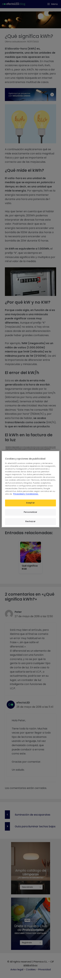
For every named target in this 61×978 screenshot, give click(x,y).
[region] (30, 489)
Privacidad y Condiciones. (26, 494)
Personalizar (30, 512)
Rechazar (30, 521)
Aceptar (30, 503)
